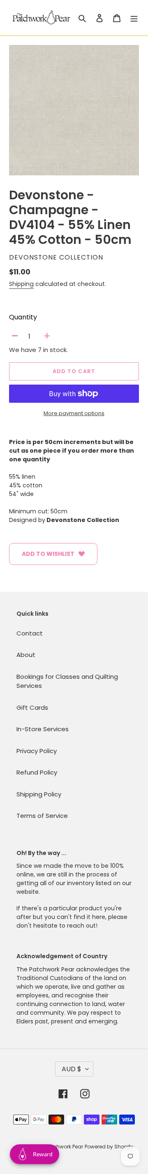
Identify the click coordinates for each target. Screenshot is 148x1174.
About (25, 654)
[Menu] (134, 18)
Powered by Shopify (109, 1146)
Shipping (21, 284)
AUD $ (71, 1069)
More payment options (74, 413)
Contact (29, 633)
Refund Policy (36, 772)
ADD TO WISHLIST (48, 554)
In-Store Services (42, 729)
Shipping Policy (38, 794)
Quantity (23, 317)
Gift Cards (32, 707)
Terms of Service (42, 815)
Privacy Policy (36, 750)
